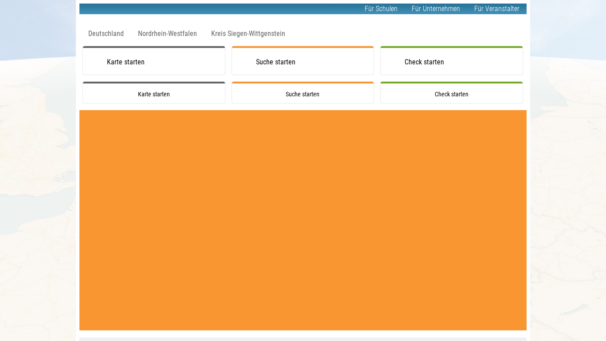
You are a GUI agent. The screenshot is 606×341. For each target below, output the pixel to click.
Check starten (424, 62)
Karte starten (126, 62)
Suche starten (275, 62)
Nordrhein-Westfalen (167, 33)
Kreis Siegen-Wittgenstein (248, 33)
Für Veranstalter (496, 8)
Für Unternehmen (436, 8)
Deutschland (106, 33)
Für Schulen (381, 8)
